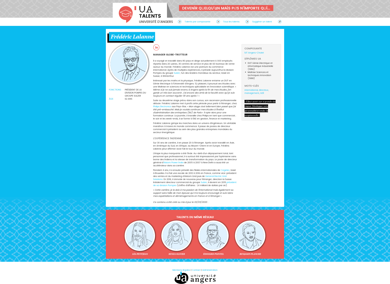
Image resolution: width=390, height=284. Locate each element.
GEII (262, 93)
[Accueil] (143, 13)
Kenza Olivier (176, 254)
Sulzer (177, 73)
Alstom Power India (173, 162)
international (251, 90)
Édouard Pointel (213, 254)
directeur (263, 90)
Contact (196, 270)
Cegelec (225, 170)
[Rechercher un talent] (278, 21)
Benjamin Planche (250, 254)
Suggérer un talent (262, 21)
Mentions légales (181, 270)
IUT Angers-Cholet (254, 52)
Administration (210, 270)
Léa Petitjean (140, 254)
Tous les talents (231, 21)
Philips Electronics (162, 106)
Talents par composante (197, 21)
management (252, 93)
